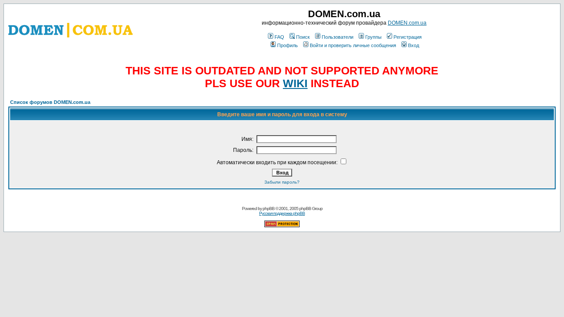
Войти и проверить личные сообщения (353, 45)
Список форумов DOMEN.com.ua (50, 102)
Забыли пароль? (282, 182)
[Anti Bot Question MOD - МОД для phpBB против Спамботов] (282, 225)
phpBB (269, 208)
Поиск (303, 37)
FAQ (279, 37)
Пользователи (337, 37)
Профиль (287, 45)
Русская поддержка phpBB (282, 213)
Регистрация (407, 37)
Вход (413, 45)
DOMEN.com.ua (407, 23)
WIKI (295, 83)
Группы (373, 37)
